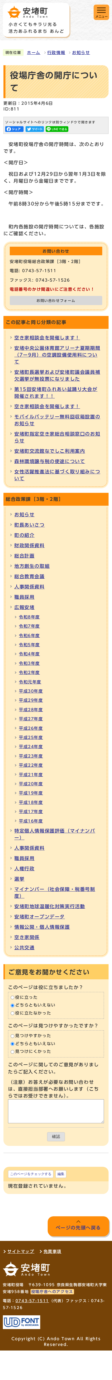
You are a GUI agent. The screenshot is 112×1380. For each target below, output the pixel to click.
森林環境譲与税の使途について (49, 461)
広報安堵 (24, 607)
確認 (56, 1136)
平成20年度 (31, 784)
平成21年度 (31, 775)
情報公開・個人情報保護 (42, 927)
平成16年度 (31, 821)
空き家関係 (27, 937)
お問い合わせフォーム (56, 300)
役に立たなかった (33, 1013)
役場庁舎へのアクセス (52, 1292)
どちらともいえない (35, 1005)
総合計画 (24, 555)
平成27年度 (31, 719)
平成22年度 (31, 765)
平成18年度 (31, 802)
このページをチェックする (30, 1174)
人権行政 (24, 868)
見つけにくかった (33, 1052)
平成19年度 (31, 793)
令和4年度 (29, 654)
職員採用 (24, 597)
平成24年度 (31, 747)
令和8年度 (29, 617)
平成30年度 (31, 691)
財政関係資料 (29, 545)
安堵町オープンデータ (39, 916)
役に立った (26, 997)
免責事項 (52, 1251)
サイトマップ (20, 1251)
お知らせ (81, 53)
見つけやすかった (33, 1036)
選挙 (19, 879)
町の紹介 (24, 535)
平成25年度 (31, 738)
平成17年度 (31, 812)
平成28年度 (31, 710)
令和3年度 (29, 663)
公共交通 (24, 947)
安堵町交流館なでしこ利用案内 (49, 451)
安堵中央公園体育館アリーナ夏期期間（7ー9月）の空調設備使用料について (57, 355)
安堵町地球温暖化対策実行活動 (49, 906)
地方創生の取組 (32, 566)
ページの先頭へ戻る (78, 1227)
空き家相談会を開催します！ (47, 337)
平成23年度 (31, 756)
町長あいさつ (29, 525)
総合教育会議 (29, 576)
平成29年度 (31, 700)
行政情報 (56, 53)
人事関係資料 (29, 586)
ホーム (33, 53)
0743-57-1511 (32, 1301)
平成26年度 (31, 728)
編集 (60, 1174)
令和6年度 (29, 636)
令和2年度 (29, 673)
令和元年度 (30, 682)
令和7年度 (29, 626)
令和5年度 (29, 645)
